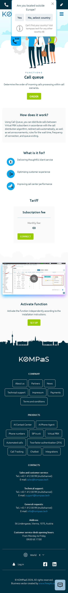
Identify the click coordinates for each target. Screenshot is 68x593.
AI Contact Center (23, 424)
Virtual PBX (53, 433)
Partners (35, 383)
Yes (19, 17)
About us (19, 383)
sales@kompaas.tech (37, 479)
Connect (25, 236)
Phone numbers (17, 433)
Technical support (16, 392)
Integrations (52, 451)
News (50, 383)
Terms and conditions (34, 401)
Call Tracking (16, 451)
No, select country (39, 17)
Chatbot (34, 451)
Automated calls (14, 442)
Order (34, 96)
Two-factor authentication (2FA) (46, 442)
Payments (56, 392)
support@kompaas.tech (38, 495)
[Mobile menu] (62, 14)
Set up (34, 322)
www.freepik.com (48, 583)
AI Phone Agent (46, 424)
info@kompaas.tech (38, 511)
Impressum (38, 392)
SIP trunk (36, 433)
